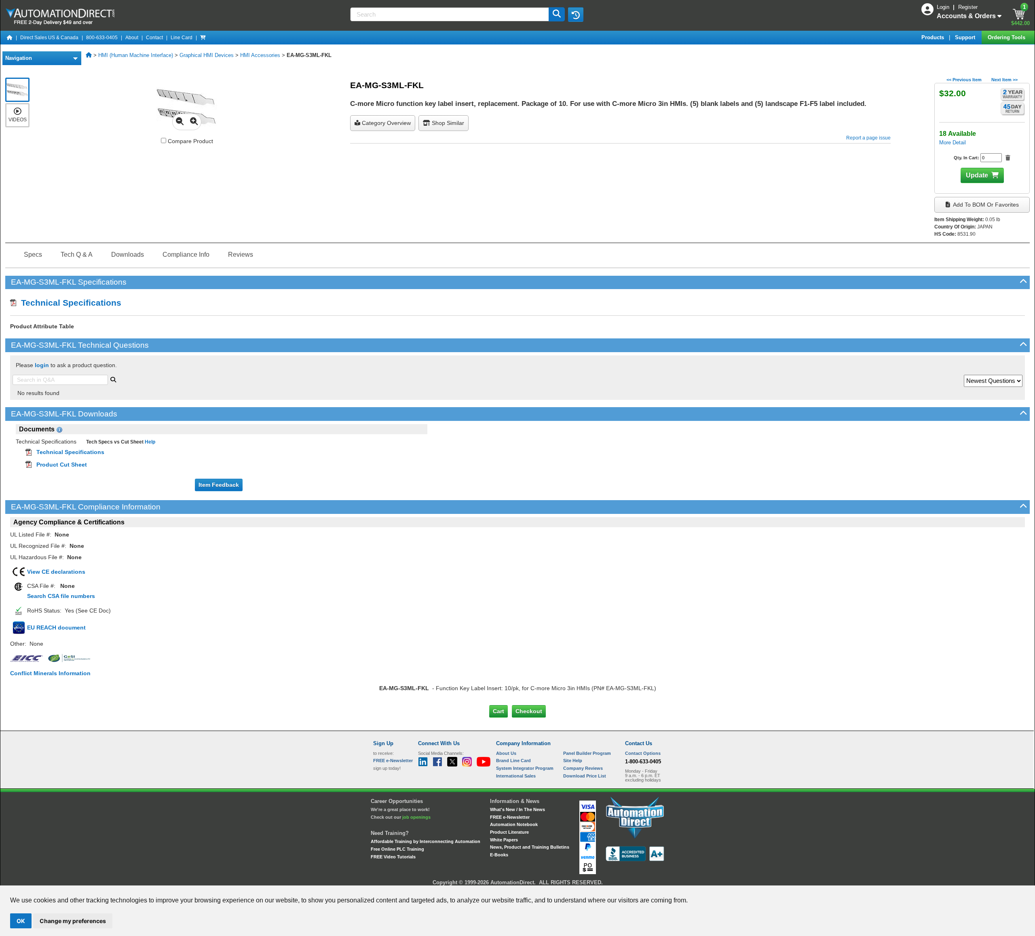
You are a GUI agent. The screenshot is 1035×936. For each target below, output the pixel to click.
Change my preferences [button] (73, 920)
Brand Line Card (513, 760)
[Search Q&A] (113, 378)
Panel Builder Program (587, 753)
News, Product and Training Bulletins (529, 847)
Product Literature (509, 832)
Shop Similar (447, 123)
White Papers (504, 839)
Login (944, 7)
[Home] (10, 37)
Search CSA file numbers (61, 596)
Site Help (572, 760)
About (131, 37)
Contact (154, 37)
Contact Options (643, 753)
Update (977, 175)
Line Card (181, 37)
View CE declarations (56, 571)
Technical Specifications (68, 302)
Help (149, 442)
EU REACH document (56, 627)
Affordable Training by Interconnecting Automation (425, 841)
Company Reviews (583, 768)
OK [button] (21, 920)
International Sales (516, 775)
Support (966, 37)
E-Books (499, 854)
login (42, 365)
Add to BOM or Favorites (985, 204)
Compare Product (189, 141)
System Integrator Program (524, 768)
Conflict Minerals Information (50, 673)
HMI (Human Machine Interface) (135, 55)
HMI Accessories (260, 55)
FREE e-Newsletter (510, 817)
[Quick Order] (203, 37)
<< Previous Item (964, 79)
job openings (416, 817)
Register (968, 7)
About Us (506, 753)
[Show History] (575, 14)
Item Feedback (219, 485)
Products (933, 37)
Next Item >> (1004, 79)
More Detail (952, 142)
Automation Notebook (514, 824)
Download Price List (584, 775)
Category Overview (385, 123)
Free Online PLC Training (397, 849)
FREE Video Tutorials (393, 856)
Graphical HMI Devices (207, 55)
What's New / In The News (517, 809)
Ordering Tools (1007, 37)
